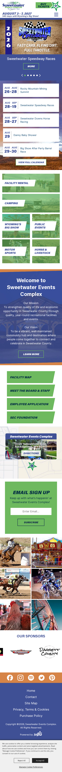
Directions (31, 453)
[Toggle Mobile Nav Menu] (56, 14)
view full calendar (31, 162)
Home (31, 690)
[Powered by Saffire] (38, 734)
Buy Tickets (43, 5)
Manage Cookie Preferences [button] (31, 767)
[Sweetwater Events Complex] (13, 5)
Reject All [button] (21, 760)
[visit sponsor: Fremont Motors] (13, 652)
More (31, 66)
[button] (22, 75)
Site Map (31, 703)
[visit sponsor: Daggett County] (42, 652)
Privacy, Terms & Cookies (31, 709)
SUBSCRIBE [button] (31, 522)
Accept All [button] (40, 760)
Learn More (31, 354)
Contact (31, 697)
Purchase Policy (31, 715)
